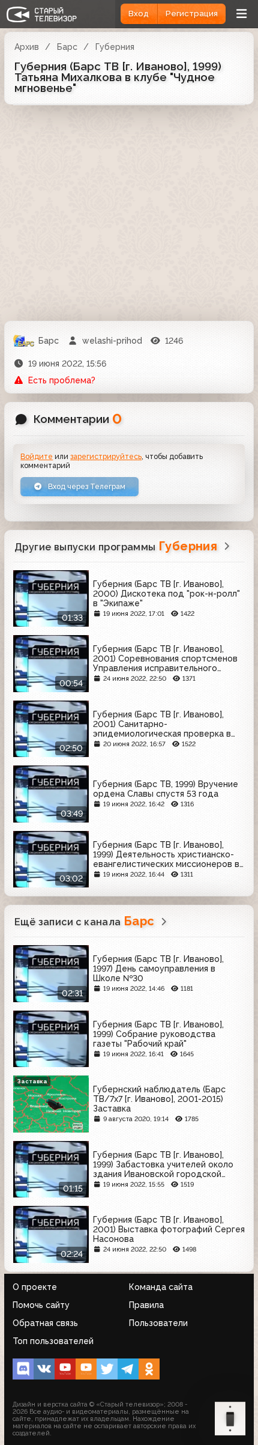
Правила (146, 1305)
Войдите (36, 456)
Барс (67, 47)
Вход (138, 13)
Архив (26, 47)
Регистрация (192, 13)
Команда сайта (161, 1287)
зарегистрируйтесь (106, 456)
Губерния (114, 47)
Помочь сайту (41, 1305)
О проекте (35, 1287)
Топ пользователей (53, 1341)
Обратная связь (45, 1323)
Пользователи (158, 1323)
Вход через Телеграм (85, 486)
